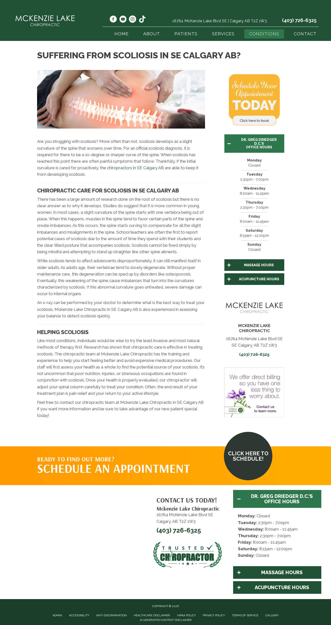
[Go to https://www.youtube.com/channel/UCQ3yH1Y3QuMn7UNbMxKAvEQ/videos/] (122, 19)
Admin (57, 615)
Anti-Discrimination (111, 615)
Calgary (272, 615)
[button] (254, 143)
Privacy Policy (214, 615)
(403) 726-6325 (299, 20)
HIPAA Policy (186, 615)
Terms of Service (245, 615)
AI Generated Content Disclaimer (166, 620)
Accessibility (79, 615)
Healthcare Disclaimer (152, 615)
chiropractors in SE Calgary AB (135, 167)
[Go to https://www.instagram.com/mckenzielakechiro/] (132, 19)
